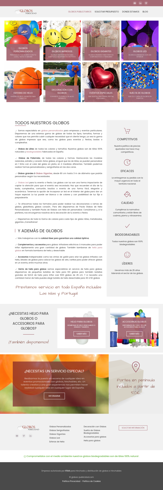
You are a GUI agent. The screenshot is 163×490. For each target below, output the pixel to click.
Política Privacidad (71, 481)
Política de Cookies (91, 481)
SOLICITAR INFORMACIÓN (133, 427)
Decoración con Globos (95, 426)
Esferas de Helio (56, 441)
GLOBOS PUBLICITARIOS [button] (79, 11)
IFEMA (67, 470)
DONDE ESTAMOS (130, 11)
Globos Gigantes (44, 173)
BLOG (145, 11)
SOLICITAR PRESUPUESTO (107, 11)
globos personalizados (52, 130)
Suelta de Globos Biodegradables (92, 431)
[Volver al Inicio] (28, 11)
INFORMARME (54, 396)
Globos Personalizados (60, 426)
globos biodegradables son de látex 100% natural (110, 456)
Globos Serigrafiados (59, 430)
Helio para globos (92, 440)
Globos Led (23, 182)
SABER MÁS (81, 333)
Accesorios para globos (95, 436)
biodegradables (34, 151)
